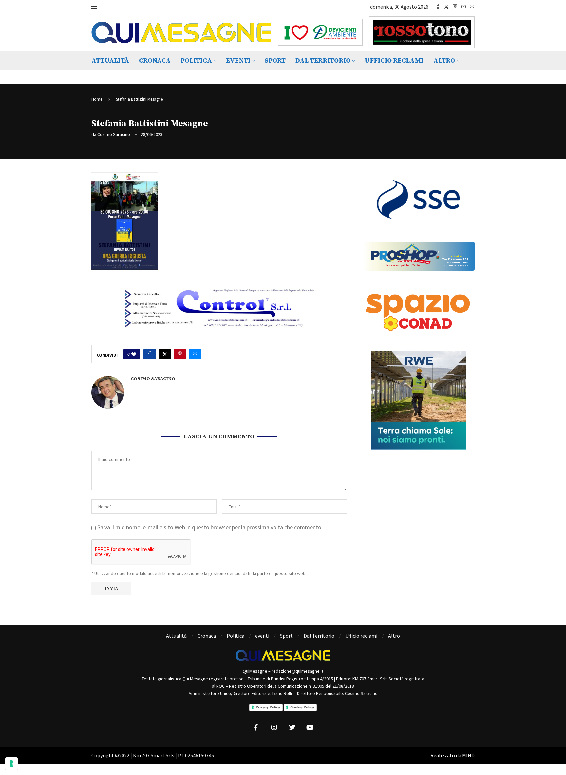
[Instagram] (455, 6)
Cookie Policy (302, 707)
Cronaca (155, 61)
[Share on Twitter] (165, 354)
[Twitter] (446, 6)
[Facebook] (438, 6)
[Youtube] (463, 6)
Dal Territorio (322, 61)
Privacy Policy (268, 707)
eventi (238, 61)
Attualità (110, 61)
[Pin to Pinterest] (180, 354)
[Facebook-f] (256, 727)
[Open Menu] (94, 7)
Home (96, 99)
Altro (444, 61)
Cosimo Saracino (113, 134)
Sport (275, 61)
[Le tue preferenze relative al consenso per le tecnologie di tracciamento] (11, 763)
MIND (468, 755)
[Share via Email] (195, 354)
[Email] (472, 6)
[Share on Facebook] (149, 354)
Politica (196, 61)
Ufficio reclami (394, 61)
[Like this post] (133, 354)
